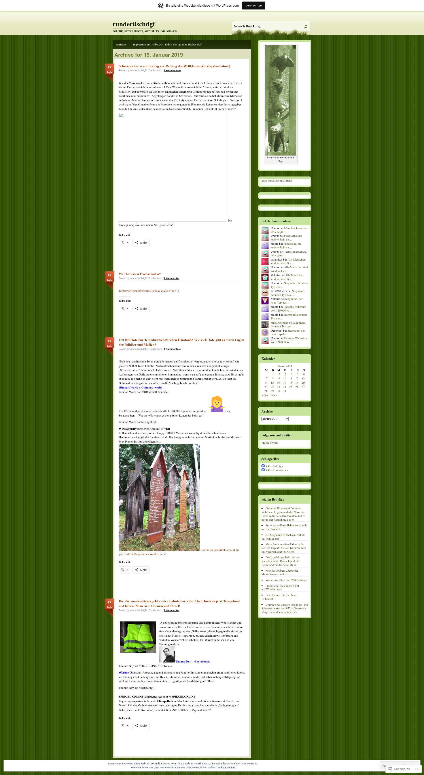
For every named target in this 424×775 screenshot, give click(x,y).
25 (290, 387)
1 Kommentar (171, 278)
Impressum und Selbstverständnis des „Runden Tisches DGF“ (168, 44)
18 (290, 383)
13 (303, 378)
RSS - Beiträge (274, 466)
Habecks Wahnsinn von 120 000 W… (288, 308)
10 (284, 378)
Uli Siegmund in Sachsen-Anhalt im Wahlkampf (283, 536)
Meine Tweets (269, 443)
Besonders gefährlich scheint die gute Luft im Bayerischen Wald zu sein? (179, 552)
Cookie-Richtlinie (226, 767)
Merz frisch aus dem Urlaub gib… (289, 230)
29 (272, 391)
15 (272, 383)
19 (297, 383)
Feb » (274, 395)
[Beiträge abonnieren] (263, 466)
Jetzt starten (254, 5)
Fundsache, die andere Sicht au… (286, 237)
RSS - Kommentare (276, 470)
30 (278, 391)
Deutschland (155, 70)
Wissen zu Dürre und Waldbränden (286, 580)
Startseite (121, 44)
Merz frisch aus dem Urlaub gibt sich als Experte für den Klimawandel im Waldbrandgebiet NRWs (283, 548)
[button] (159, 497)
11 (290, 378)
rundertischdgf (134, 23)
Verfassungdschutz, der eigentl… (289, 253)
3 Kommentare (172, 70)
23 (278, 387)
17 (284, 383)
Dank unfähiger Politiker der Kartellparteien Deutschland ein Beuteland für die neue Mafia (280, 561)
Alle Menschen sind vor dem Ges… (288, 261)
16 (278, 383)
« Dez (264, 395)
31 (284, 391)
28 (266, 391)
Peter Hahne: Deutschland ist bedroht (279, 597)
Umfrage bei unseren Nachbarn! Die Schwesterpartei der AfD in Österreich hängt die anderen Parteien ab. (284, 608)
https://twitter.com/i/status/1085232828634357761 (150, 291)
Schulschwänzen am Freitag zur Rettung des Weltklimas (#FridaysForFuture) (174, 66)
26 (297, 387)
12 (297, 378)
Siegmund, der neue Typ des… (289, 285)
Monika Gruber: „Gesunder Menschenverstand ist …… (279, 572)
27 (303, 387)
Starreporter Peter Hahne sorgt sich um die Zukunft (284, 527)
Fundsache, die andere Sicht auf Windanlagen (280, 587)
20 (303, 383)
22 (272, 387)
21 (266, 387)
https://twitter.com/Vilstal (276, 180)
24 (284, 387)
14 (266, 383)
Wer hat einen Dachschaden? (140, 273)
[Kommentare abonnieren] (263, 470)
